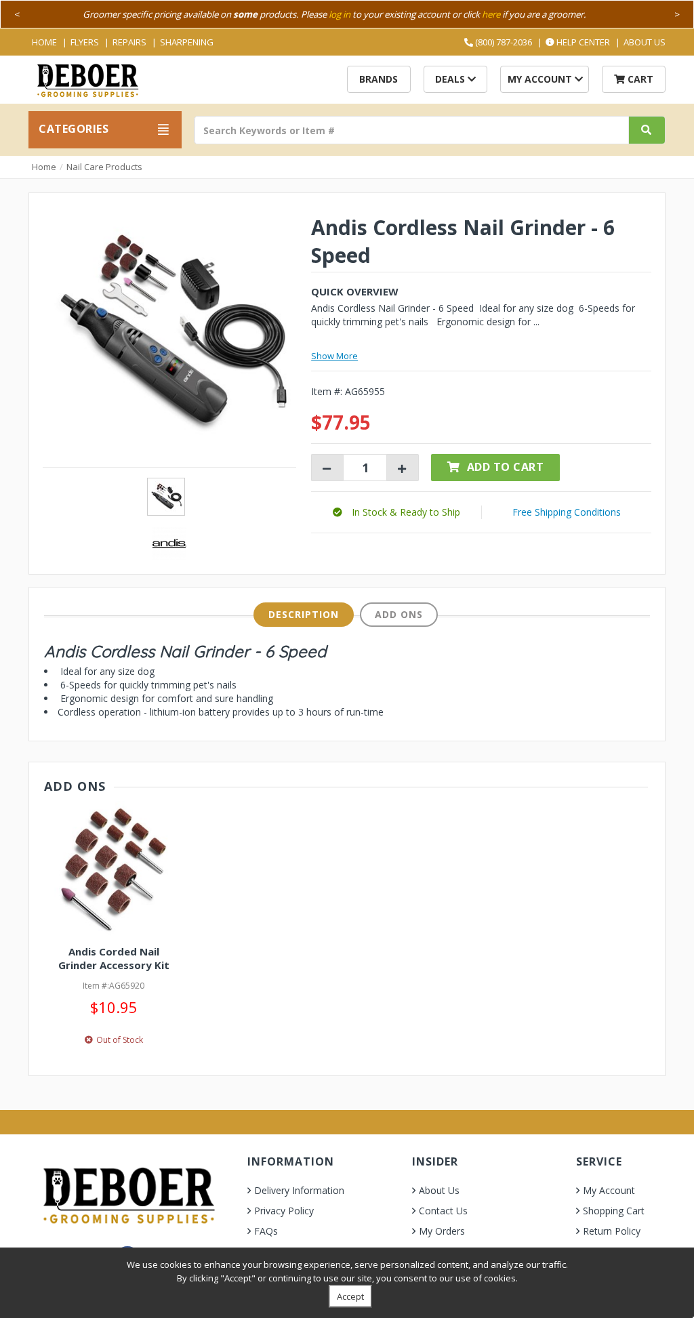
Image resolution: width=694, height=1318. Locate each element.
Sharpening (186, 42)
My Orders (442, 1230)
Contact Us (443, 1210)
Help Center (582, 42)
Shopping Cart (614, 1210)
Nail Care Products (104, 167)
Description (303, 614)
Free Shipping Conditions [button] (566, 512)
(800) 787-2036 (502, 42)
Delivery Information (299, 1190)
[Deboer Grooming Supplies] (87, 79)
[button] (396, 512)
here (491, 14)
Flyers (84, 42)
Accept (350, 1296)
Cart (639, 79)
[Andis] (169, 542)
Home (44, 42)
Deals (451, 79)
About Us (645, 42)
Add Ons (399, 614)
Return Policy (611, 1230)
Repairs (129, 42)
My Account (541, 79)
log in (339, 14)
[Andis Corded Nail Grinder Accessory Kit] (113, 868)
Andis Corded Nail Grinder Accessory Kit (113, 958)
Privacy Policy (284, 1210)
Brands (378, 79)
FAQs (266, 1230)
